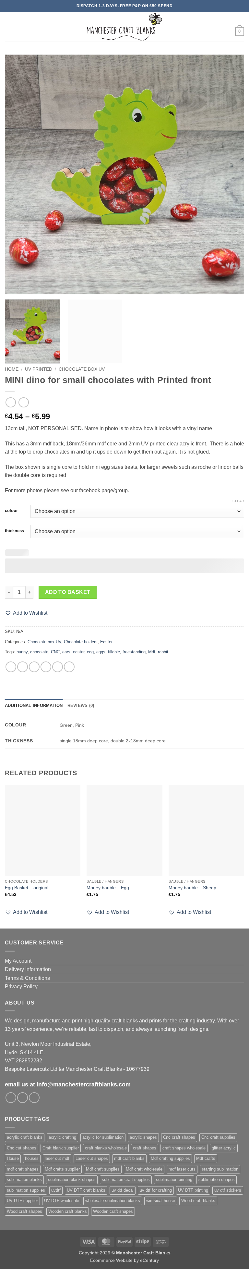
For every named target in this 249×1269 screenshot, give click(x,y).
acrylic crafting (62, 1137)
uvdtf (56, 1190)
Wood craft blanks (198, 1200)
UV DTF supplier (22, 1200)
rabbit (163, 651)
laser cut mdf (57, 1158)
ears (66, 651)
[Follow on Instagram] (22, 1097)
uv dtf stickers (227, 1190)
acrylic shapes (143, 1137)
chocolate (39, 651)
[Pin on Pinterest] (57, 666)
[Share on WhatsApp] (11, 666)
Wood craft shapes (24, 1211)
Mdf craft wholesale (144, 1169)
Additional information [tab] (34, 705)
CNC (55, 651)
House (13, 1158)
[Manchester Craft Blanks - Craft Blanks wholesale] (124, 27)
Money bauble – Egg (108, 887)
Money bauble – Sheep (192, 887)
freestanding (134, 651)
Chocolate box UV (82, 369)
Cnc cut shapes (21, 1148)
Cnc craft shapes (179, 1137)
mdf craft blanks (129, 1158)
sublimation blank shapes (72, 1179)
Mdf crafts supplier (62, 1169)
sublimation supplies (26, 1190)
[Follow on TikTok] (34, 1097)
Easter (106, 641)
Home (11, 369)
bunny (22, 651)
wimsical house (160, 1200)
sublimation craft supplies (126, 1179)
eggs (100, 651)
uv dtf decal (123, 1190)
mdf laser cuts (182, 1169)
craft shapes (144, 1148)
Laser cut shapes (92, 1158)
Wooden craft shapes (113, 1211)
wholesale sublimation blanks (112, 1200)
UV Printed (38, 369)
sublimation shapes (216, 1179)
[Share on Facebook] (22, 666)
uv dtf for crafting (156, 1190)
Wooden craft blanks (67, 1211)
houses (32, 1158)
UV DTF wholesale (61, 1200)
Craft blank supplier (60, 1148)
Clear (238, 501)
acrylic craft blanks (24, 1137)
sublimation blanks (24, 1179)
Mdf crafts (205, 1158)
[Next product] (11, 402)
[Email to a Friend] (46, 666)
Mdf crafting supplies (170, 1158)
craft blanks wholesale (106, 1148)
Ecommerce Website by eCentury (124, 1260)
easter (78, 651)
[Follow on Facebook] (11, 1097)
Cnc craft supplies (218, 1137)
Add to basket (67, 592)
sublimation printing (174, 1179)
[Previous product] (23, 402)
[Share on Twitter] (34, 666)
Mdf (151, 651)
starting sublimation (220, 1169)
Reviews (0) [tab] (80, 705)
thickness (14, 531)
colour (11, 510)
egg (90, 651)
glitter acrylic (224, 1148)
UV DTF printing (193, 1190)
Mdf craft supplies (103, 1169)
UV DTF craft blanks (86, 1190)
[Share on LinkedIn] (69, 666)
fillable (114, 651)
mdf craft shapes (23, 1169)
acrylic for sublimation (103, 1137)
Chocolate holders (81, 641)
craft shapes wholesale (184, 1148)
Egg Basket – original (26, 887)
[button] (9, 27)
